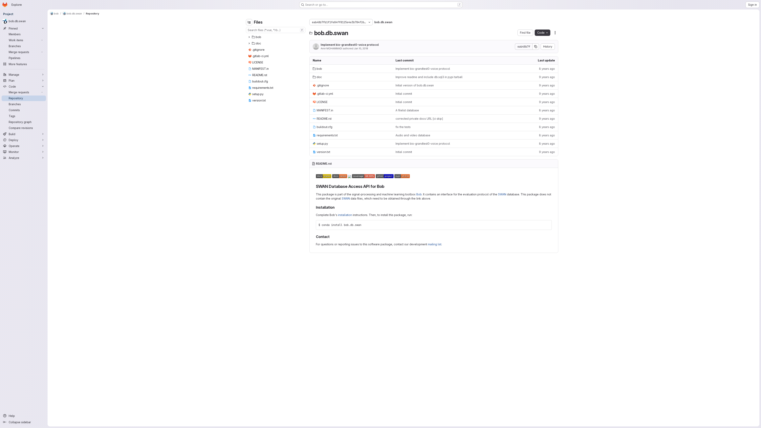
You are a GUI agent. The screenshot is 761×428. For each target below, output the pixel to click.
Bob (419, 194)
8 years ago (547, 68)
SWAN (502, 194)
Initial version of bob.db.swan (415, 85)
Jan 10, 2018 (361, 48)
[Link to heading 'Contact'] (332, 237)
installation (345, 215)
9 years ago (547, 77)
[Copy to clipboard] (547, 225)
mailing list (434, 244)
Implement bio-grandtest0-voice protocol (350, 44)
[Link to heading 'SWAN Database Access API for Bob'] (386, 186)
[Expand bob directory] (249, 37)
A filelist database (407, 110)
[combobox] (275, 30)
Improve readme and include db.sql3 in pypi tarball (429, 77)
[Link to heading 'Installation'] (336, 207)
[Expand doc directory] (249, 43)
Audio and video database (413, 135)
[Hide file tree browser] (249, 22)
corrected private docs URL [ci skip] (419, 118)
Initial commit (404, 93)
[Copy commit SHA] (536, 46)
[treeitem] (276, 37)
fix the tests (403, 127)
